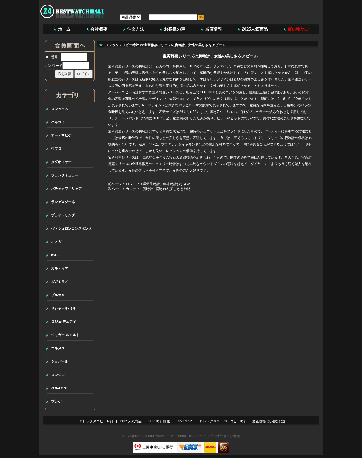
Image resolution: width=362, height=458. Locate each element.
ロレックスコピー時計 (122, 45)
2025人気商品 (255, 29)
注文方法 (135, 29)
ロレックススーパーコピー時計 (223, 421)
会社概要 (98, 29)
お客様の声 (174, 29)
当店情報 (213, 29)
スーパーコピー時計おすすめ (130, 92)
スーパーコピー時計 (208, 436)
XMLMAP (185, 421)
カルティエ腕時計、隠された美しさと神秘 (158, 189)
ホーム (64, 29)
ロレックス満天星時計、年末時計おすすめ (158, 184)
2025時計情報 (159, 421)
